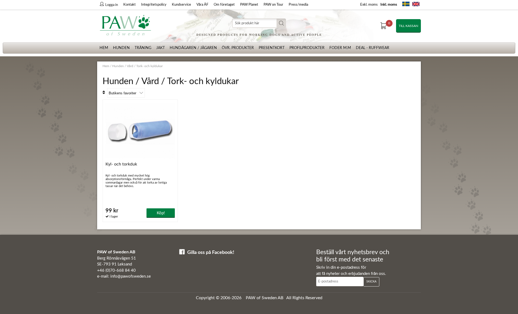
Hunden (121, 48)
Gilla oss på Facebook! (210, 252)
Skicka (371, 281)
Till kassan (408, 25)
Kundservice (181, 4)
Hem (104, 48)
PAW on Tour (273, 4)
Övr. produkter (238, 48)
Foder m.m (340, 48)
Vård (130, 66)
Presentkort (272, 48)
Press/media (298, 4)
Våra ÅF (202, 4)
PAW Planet (249, 4)
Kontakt (129, 4)
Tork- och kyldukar (149, 66)
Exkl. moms (369, 4)
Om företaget (224, 4)
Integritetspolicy (153, 4)
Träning (143, 48)
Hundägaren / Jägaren (193, 48)
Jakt (160, 48)
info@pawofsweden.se (130, 276)
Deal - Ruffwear (372, 48)
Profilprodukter (307, 48)
